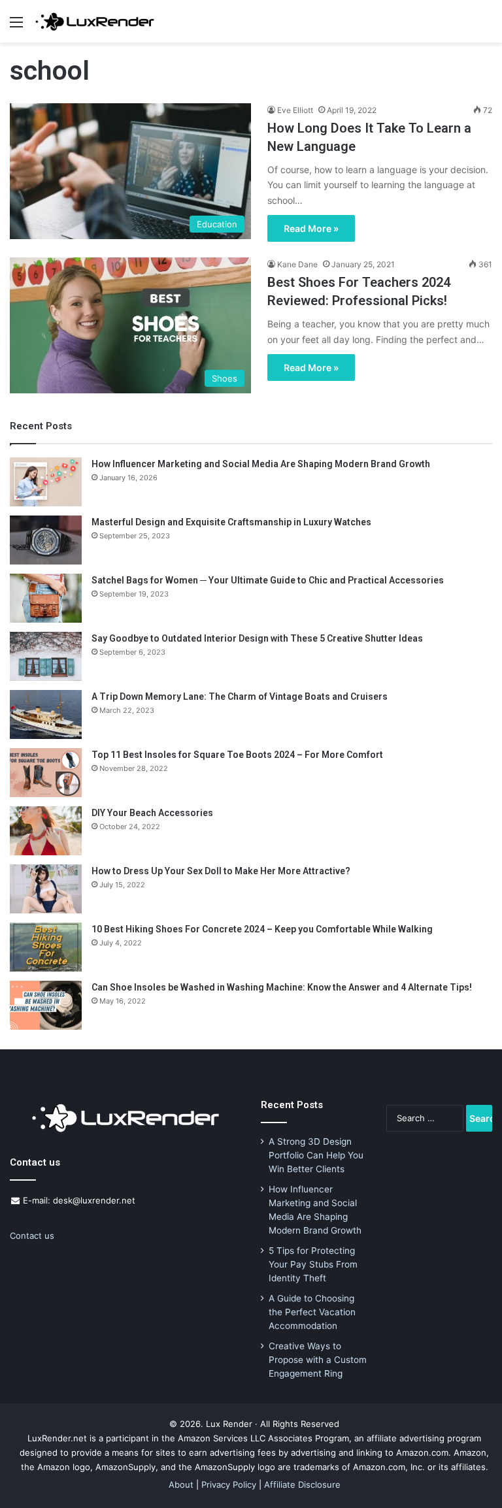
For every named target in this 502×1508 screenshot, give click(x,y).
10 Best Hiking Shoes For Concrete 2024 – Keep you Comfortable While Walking (262, 929)
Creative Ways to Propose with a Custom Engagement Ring (318, 1360)
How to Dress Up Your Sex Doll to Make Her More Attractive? (221, 871)
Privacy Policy (228, 1484)
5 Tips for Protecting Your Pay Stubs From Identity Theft (313, 1264)
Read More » (311, 228)
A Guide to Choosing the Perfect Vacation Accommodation (312, 1312)
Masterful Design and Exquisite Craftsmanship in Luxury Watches (231, 522)
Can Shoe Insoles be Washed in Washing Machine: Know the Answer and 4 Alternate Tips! (282, 987)
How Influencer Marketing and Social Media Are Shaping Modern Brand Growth (261, 464)
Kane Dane (297, 264)
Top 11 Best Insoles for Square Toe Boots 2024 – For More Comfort (237, 754)
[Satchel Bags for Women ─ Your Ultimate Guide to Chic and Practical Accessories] (46, 598)
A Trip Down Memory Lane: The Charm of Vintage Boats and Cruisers (240, 696)
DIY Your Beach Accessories (152, 813)
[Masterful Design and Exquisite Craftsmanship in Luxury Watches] (46, 540)
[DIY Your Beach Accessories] (46, 830)
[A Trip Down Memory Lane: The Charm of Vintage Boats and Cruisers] (46, 714)
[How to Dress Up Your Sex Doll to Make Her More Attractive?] (46, 888)
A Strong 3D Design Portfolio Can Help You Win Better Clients (316, 1155)
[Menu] (16, 26)
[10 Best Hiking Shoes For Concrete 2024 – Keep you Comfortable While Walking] (46, 947)
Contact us (32, 1235)
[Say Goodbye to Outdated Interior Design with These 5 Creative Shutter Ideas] (46, 656)
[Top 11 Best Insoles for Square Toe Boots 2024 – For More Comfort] (46, 772)
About (181, 1484)
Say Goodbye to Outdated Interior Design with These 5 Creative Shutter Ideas (257, 638)
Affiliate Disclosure (302, 1484)
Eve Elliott (295, 110)
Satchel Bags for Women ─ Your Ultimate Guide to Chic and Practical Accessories (268, 580)
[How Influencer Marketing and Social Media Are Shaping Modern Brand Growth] (46, 481)
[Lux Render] (95, 21)
